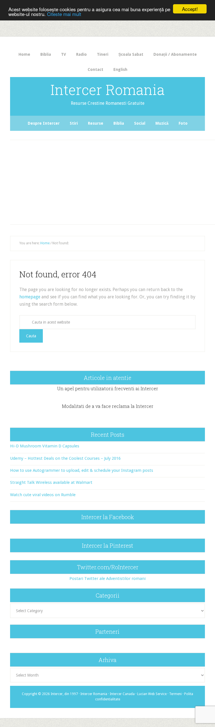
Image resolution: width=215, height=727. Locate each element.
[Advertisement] (113, 180)
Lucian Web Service (152, 694)
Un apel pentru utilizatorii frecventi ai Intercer (107, 388)
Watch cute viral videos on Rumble (43, 494)
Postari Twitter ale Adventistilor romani (107, 578)
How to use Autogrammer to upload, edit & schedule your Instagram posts (81, 470)
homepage (29, 296)
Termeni (175, 694)
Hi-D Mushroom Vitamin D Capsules (44, 446)
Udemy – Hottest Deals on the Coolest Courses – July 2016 (65, 458)
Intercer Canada (122, 694)
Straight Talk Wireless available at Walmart (51, 482)
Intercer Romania (107, 89)
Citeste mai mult (64, 13)
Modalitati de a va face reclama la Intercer (107, 406)
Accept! (190, 8)
